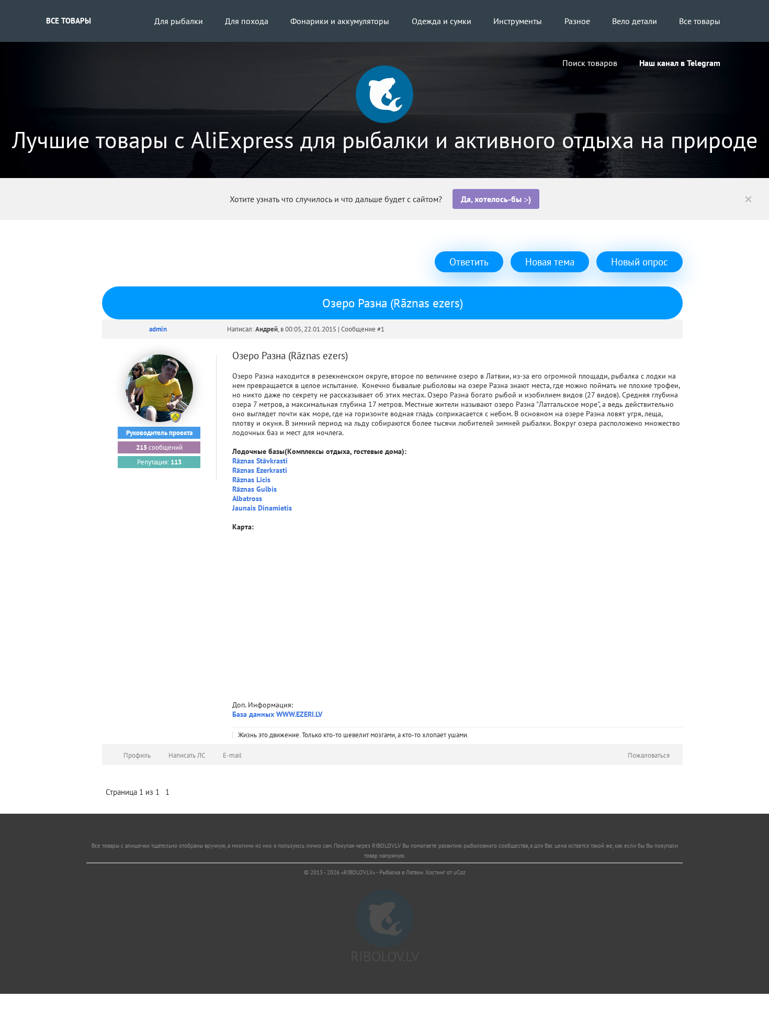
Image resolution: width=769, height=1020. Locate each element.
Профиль (137, 755)
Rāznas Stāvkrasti (260, 460)
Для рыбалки (178, 21)
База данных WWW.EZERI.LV (277, 714)
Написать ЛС (186, 755)
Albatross (247, 498)
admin (158, 329)
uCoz (460, 872)
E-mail (232, 755)
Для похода (246, 21)
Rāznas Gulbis (254, 489)
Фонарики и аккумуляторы (339, 21)
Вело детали (634, 21)
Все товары (68, 21)
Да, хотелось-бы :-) (496, 199)
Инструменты (517, 21)
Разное (577, 21)
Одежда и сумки (441, 21)
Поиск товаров (589, 63)
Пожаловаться (649, 755)
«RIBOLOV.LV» (358, 872)
